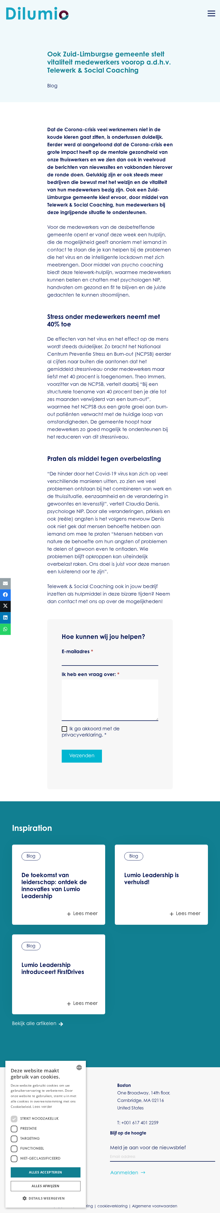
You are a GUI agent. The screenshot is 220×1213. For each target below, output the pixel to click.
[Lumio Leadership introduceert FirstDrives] (58, 974)
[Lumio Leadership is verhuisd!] (161, 884)
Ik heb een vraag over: (90, 675)
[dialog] (45, 1134)
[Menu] (211, 13)
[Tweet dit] (5, 606)
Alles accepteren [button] (45, 1172)
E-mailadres (77, 652)
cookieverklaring (112, 1206)
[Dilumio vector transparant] (38, 13)
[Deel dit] (5, 595)
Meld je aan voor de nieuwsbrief (148, 1148)
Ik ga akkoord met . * (91, 732)
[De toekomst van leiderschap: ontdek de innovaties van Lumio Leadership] (58, 884)
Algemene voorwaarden (154, 1206)
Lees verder (42, 1107)
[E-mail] (5, 583)
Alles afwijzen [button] (46, 1186)
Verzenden (81, 756)
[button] (45, 1198)
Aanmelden (124, 1173)
